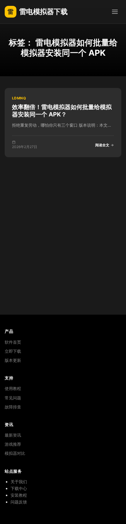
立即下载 (13, 351)
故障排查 (13, 406)
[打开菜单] (114, 11)
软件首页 (13, 342)
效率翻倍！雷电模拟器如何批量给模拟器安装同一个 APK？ (62, 111)
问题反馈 (19, 501)
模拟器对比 (15, 453)
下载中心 (19, 488)
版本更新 (13, 360)
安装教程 (19, 495)
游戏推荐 (13, 444)
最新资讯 (13, 435)
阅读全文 (102, 145)
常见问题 (13, 397)
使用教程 (13, 388)
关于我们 (19, 481)
